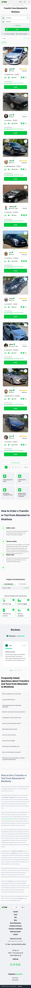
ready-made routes (6, 818)
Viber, (16, 941)
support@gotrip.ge (15, 955)
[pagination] (3, 467)
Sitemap (20, 986)
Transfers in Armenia (15, 926)
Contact (15, 934)
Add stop (17, 25)
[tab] (15, 694)
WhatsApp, (11, 941)
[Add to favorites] (25, 49)
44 (25, 467)
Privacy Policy (15, 980)
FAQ (15, 917)
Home (2, 5)
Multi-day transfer (15, 931)
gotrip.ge (15, 959)
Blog (15, 920)
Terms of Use (15, 977)
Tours (15, 914)
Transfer (7, 5)
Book (15, 87)
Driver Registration (15, 923)
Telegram (20, 941)
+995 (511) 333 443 (15, 939)
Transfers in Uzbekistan (15, 928)
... (22, 467)
